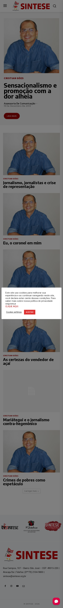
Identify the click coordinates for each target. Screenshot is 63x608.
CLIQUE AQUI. (12, 306)
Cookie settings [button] (14, 312)
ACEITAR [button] (29, 312)
